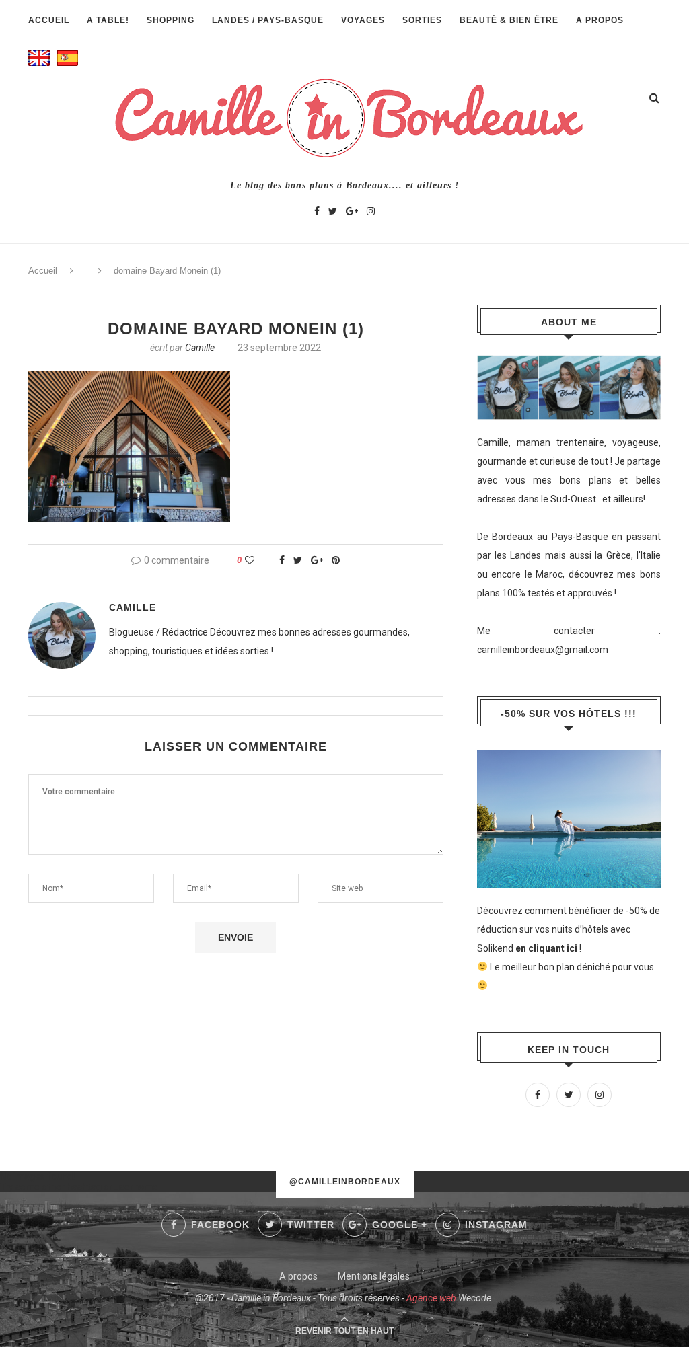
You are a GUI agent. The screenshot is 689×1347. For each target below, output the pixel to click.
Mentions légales (374, 1276)
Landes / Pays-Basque (268, 20)
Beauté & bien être (509, 20)
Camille (200, 347)
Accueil (48, 20)
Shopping (170, 20)
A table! (108, 20)
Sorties (422, 20)
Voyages (363, 20)
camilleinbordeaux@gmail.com (542, 649)
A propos (600, 20)
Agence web (431, 1298)
